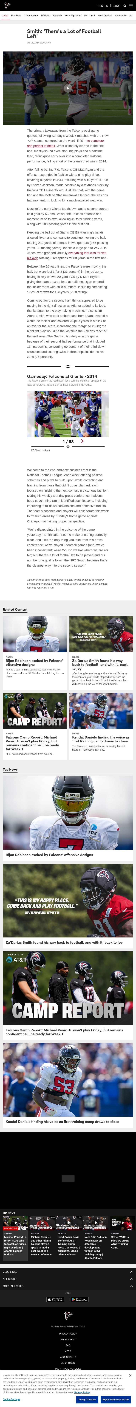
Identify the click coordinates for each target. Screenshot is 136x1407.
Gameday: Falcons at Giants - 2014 (62, 391)
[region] (68, 1388)
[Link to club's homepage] (7, 4)
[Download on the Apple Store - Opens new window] (55, 1315)
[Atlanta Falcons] (68, 1331)
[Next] (82, 456)
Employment (68, 1354)
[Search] (124, 5)
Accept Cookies (87, 1399)
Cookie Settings (11, 1399)
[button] (68, 88)
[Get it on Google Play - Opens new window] (79, 1316)
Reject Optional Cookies (116, 1399)
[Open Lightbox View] (68, 438)
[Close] (130, 1376)
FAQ (68, 1360)
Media (68, 1366)
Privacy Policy (68, 1349)
